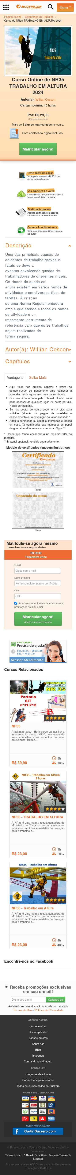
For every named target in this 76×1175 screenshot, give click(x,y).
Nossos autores (38, 1038)
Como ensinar (38, 1026)
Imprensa (38, 1055)
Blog (38, 1050)
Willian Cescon (45, 99)
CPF (16, 590)
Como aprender (38, 1032)
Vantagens (15, 377)
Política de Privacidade (49, 1010)
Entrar (64, 7)
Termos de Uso (22, 1010)
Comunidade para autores (38, 1080)
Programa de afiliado (38, 1074)
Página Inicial (12, 17)
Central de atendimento (38, 1061)
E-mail (17, 564)
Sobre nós (38, 1044)
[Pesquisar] (51, 7)
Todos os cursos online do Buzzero (38, 1086)
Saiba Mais (37, 377)
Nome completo (22, 577)
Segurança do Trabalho (39, 17)
